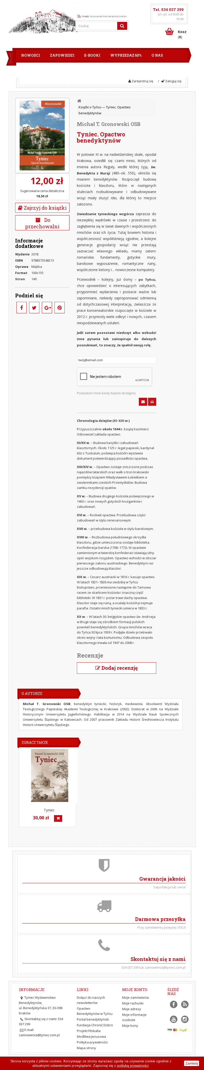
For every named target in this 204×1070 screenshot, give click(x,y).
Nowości (30, 55)
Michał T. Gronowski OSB (108, 124)
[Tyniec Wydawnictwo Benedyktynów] (102, 15)
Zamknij (191, 1063)
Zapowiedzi (62, 55)
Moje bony (130, 1025)
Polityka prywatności (92, 1042)
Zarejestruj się (142, 81)
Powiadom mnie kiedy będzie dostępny (106, 393)
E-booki (92, 55)
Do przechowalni (42, 223)
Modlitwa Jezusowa (91, 1036)
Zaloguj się (172, 81)
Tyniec (49, 810)
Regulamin (33, 70)
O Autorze (32, 693)
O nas (157, 55)
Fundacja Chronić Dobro (95, 1025)
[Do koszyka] (58, 818)
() (182, 34)
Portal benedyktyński (93, 1019)
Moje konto (134, 989)
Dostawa (64, 70)
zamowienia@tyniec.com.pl (39, 1035)
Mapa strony (86, 1048)
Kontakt (125, 70)
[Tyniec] (50, 775)
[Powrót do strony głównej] (79, 101)
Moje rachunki (133, 1003)
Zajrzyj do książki (45, 207)
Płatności (94, 70)
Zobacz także (35, 742)
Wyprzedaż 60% (126, 55)
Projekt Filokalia (89, 1031)
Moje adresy (131, 1009)
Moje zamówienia (135, 997)
